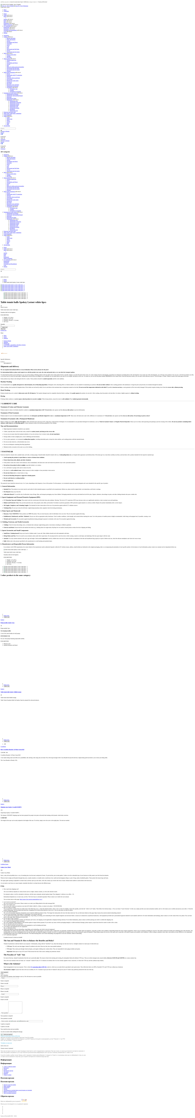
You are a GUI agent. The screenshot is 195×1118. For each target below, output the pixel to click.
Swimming (9, 87)
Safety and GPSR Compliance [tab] (11, 346)
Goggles (12, 90)
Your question (4, 1013)
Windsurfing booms (14, 104)
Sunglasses (6, 28)
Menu (5, 9)
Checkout (3, 139)
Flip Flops (9, 57)
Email (2, 994)
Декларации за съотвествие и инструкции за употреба (18, 1090)
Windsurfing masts (14, 105)
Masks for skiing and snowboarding (15, 67)
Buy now (3, 329)
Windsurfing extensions (15, 102)
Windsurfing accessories (12, 86)
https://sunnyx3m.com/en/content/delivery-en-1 (31, 899)
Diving (8, 73)
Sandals (8, 56)
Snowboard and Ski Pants (13, 68)
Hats (5, 22)
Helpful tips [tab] (6, 343)
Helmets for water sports (12, 80)
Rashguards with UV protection (14, 75)
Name (2, 978)
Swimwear (9, 82)
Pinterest (6, 338)
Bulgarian (25, 6)
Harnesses (9, 97)
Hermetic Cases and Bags (13, 84)
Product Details (7, 341)
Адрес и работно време (10, 1066)
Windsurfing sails (14, 106)
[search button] (1, 130)
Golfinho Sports (4, 864)
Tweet (5, 337)
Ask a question (4, 972)
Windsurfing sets (14, 110)
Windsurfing (10, 99)
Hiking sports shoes (11, 54)
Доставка (6, 1072)
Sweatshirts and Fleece (12, 63)
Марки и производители (10, 1091)
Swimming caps (13, 89)
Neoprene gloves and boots (13, 78)
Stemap (5, 1089)
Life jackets (9, 79)
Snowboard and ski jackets (13, 69)
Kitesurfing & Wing (11, 98)
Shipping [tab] (6, 342)
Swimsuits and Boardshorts (10, 30)
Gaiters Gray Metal (6, 867)
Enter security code (6, 1021)
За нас (5, 1069)
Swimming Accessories (15, 91)
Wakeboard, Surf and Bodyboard (15, 95)
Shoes (5, 16)
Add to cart (4, 327)
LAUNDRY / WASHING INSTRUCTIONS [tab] (15, 345)
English (12, 6)
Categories (6, 11)
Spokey (2, 619)
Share (5, 335)
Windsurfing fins (14, 101)
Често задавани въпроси (10, 1093)
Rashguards (6, 27)
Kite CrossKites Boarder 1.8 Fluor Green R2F (12, 749)
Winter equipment (8, 24)
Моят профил (7, 1086)
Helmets (9, 71)
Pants (5, 20)
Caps (5, 31)
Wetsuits (9, 76)
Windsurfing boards (14, 108)
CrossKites (3, 746)
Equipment (6, 23)
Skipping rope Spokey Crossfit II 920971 (11, 807)
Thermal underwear (11, 60)
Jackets (5, 19)
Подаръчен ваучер (8, 1070)
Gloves (8, 64)
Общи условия (7, 1074)
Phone (2, 986)
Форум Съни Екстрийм (10, 1084)
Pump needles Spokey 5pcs (7, 622)
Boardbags (12, 109)
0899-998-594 (4, 277)
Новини (6, 1073)
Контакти (6, 1068)
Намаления (6, 1087)
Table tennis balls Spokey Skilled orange (11, 692)
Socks (8, 61)
